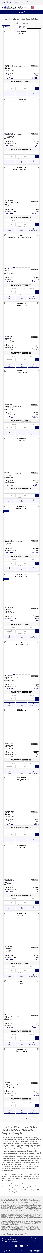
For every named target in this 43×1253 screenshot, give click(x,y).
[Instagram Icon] (27, 1246)
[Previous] (12, 1119)
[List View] (24, 26)
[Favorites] (28, 7)
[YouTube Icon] (21, 1246)
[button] (25, 7)
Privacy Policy (35, 1238)
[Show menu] (40, 7)
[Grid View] (20, 26)
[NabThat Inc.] (39, 1241)
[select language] (35, 7)
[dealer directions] (3, 1239)
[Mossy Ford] (9, 7)
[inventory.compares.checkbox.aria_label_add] (5, 32)
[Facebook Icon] (16, 1246)
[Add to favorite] (38, 32)
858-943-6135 (32, 2)
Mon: (10, 2)
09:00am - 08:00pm (19, 2)
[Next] (31, 1119)
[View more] (40, 2)
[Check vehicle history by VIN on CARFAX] (35, 66)
